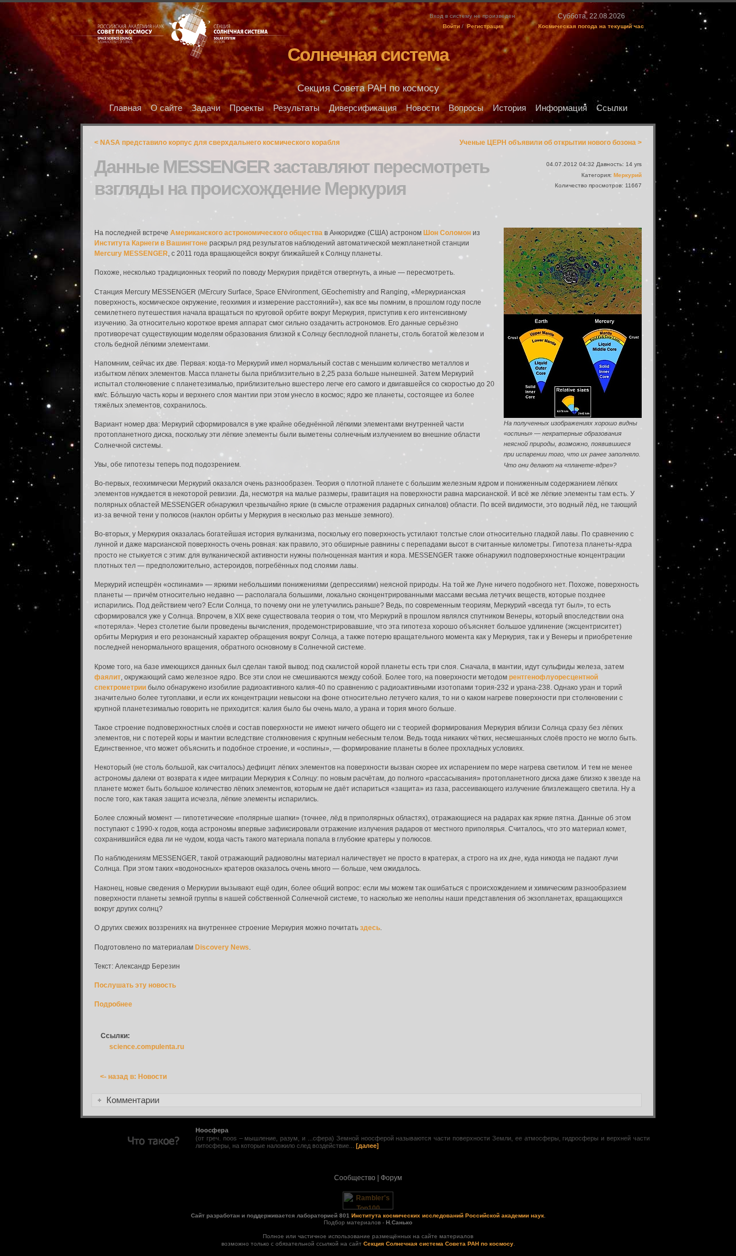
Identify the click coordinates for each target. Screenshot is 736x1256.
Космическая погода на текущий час (591, 26)
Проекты (246, 108)
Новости (422, 108)
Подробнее (113, 1004)
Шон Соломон (447, 233)
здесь (370, 928)
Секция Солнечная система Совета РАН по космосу (438, 1243)
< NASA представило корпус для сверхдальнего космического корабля (217, 143)
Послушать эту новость (135, 985)
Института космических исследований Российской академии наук (447, 1215)
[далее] (367, 1145)
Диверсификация (363, 108)
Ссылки (611, 108)
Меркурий (628, 175)
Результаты (296, 108)
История (509, 108)
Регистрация (485, 26)
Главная (125, 108)
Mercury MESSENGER (131, 253)
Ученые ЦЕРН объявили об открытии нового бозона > (550, 143)
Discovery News (222, 947)
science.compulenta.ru (146, 1047)
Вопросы (466, 108)
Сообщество (354, 1178)
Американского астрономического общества (246, 233)
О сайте (166, 108)
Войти (451, 26)
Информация (561, 108)
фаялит (107, 677)
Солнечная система (368, 54)
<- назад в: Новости (133, 1077)
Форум (391, 1178)
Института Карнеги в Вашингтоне (151, 243)
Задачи (205, 108)
